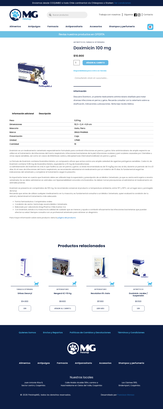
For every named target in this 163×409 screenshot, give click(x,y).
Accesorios (96, 26)
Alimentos (15, 26)
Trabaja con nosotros (109, 14)
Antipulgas (34, 26)
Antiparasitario (74, 26)
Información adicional (23, 113)
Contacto (148, 14)
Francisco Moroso (125, 395)
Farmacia (52, 26)
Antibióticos (79, 42)
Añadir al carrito (95, 62)
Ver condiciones (122, 3)
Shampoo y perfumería (122, 26)
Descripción (45, 113)
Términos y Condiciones (131, 332)
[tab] (23, 113)
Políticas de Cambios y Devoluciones (90, 332)
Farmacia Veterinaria (95, 42)
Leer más (100, 308)
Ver (24, 308)
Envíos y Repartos (53, 332)
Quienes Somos (27, 332)
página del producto (67, 217)
